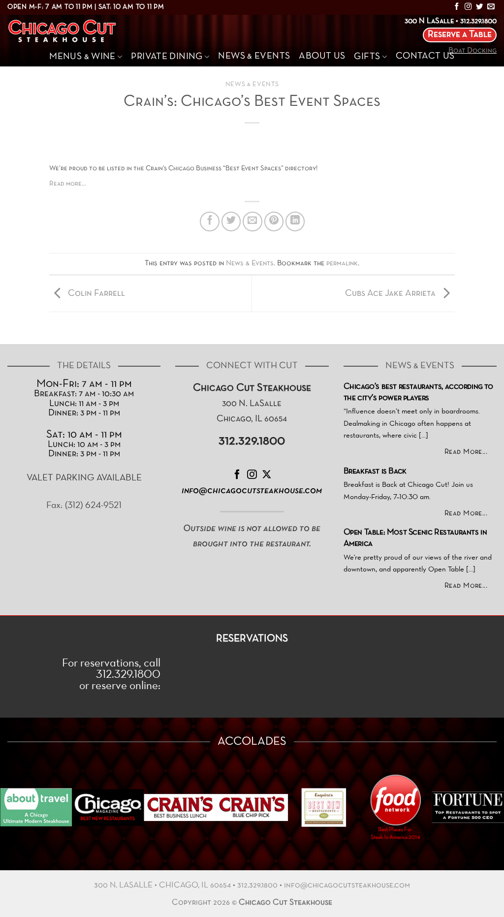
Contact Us (425, 56)
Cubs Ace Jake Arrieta (391, 293)
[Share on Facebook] (210, 221)
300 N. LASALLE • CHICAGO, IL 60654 (162, 885)
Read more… (67, 184)
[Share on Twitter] (231, 221)
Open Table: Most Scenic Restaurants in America (415, 538)
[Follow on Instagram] (468, 7)
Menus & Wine (82, 57)
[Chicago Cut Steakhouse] (65, 31)
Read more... (466, 451)
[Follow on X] (267, 475)
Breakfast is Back (375, 471)
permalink (342, 263)
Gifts (367, 57)
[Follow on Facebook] (456, 7)
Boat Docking (472, 50)
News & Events (254, 56)
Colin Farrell (95, 293)
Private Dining (166, 57)
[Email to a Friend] (252, 221)
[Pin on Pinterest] (274, 221)
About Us (322, 56)
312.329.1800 (257, 885)
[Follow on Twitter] (479, 7)
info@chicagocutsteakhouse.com (347, 885)
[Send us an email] (490, 7)
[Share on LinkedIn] (295, 221)
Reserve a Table (460, 34)
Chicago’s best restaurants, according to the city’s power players (418, 392)
